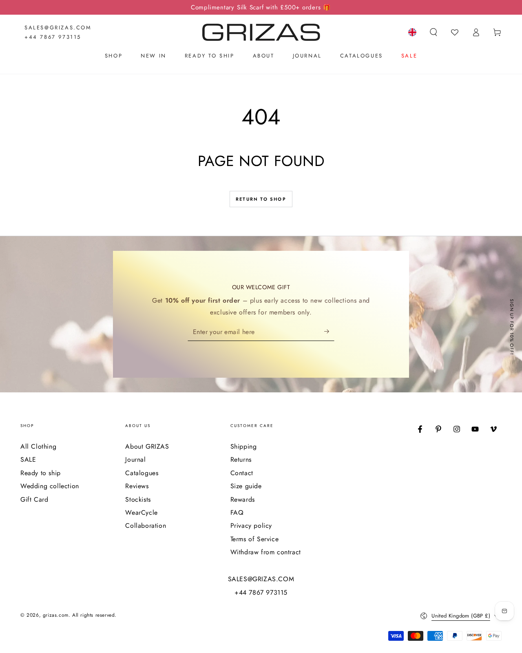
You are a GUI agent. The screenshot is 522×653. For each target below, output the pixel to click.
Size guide (246, 486)
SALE (28, 459)
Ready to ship (40, 473)
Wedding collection (49, 486)
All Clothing (38, 446)
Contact (241, 473)
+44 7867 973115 (52, 37)
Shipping (243, 446)
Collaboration (145, 525)
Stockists (137, 499)
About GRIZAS (147, 446)
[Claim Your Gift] (329, 332)
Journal (135, 459)
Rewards (242, 499)
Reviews (136, 486)
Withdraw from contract (265, 552)
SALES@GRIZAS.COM (58, 27)
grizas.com (56, 615)
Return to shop (261, 199)
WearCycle (141, 512)
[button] (433, 32)
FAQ (237, 512)
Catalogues (141, 473)
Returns (241, 459)
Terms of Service (254, 539)
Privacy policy (251, 525)
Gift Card (34, 499)
